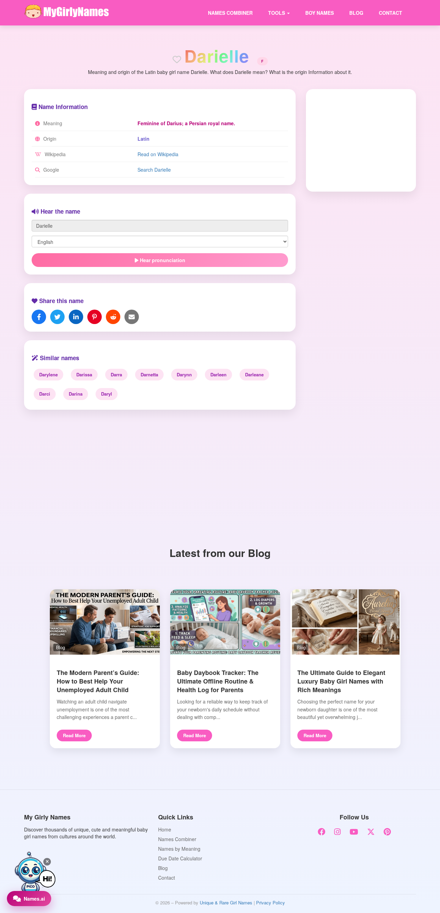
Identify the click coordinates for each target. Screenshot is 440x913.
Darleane (254, 374)
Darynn (184, 374)
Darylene (48, 374)
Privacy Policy (270, 902)
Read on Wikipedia (158, 154)
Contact (390, 12)
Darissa (84, 374)
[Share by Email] (131, 317)
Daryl (106, 393)
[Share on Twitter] (57, 317)
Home (164, 829)
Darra (116, 374)
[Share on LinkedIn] (76, 317)
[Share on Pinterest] (94, 317)
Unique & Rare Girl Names (226, 902)
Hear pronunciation (162, 260)
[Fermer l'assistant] (47, 862)
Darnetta (149, 374)
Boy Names (319, 12)
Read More (74, 735)
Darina (75, 393)
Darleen (218, 374)
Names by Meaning (179, 848)
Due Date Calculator (180, 858)
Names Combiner (230, 12)
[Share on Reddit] (113, 317)
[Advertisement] (356, 140)
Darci (44, 393)
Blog (356, 12)
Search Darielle (154, 169)
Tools (277, 12)
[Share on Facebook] (39, 317)
